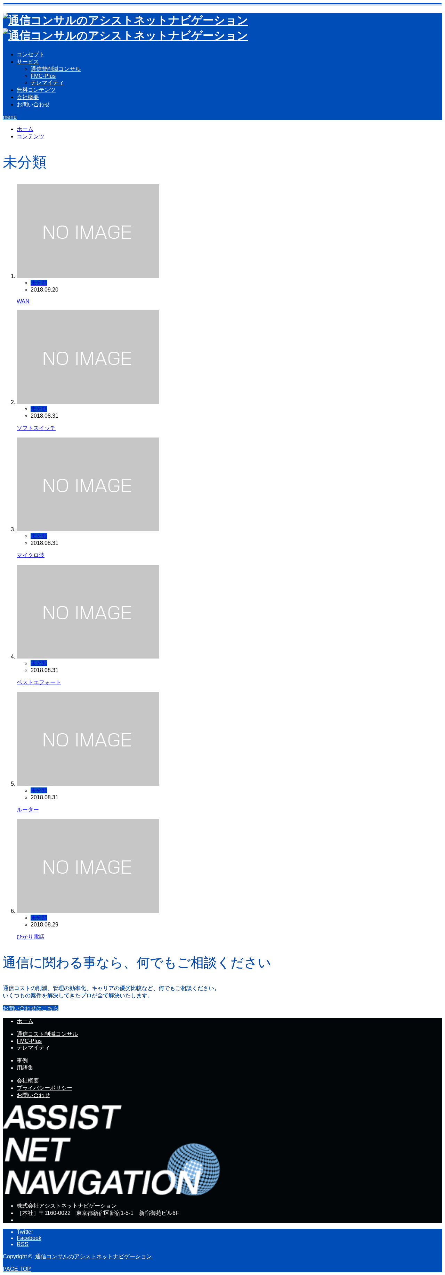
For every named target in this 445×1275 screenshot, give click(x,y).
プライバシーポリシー (44, 1088)
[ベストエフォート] (88, 657)
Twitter (25, 1232)
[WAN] (88, 276)
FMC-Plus (43, 76)
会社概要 (28, 97)
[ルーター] (88, 784)
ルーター (28, 809)
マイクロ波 (30, 555)
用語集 (25, 1068)
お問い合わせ (33, 104)
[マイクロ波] (88, 529)
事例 (22, 1060)
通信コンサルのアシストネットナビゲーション (93, 1256)
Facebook (29, 1238)
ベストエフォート (39, 682)
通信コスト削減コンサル (47, 1034)
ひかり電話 (30, 937)
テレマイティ (47, 82)
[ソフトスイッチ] (88, 402)
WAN (23, 301)
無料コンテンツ (36, 90)
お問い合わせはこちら (30, 1008)
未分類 (39, 283)
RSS (23, 1244)
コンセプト (30, 54)
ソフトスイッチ (36, 428)
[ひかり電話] (88, 911)
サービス (28, 62)
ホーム (25, 1021)
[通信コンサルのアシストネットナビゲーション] (112, 1193)
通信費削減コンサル (56, 69)
